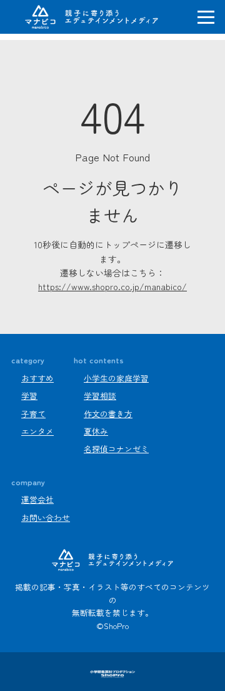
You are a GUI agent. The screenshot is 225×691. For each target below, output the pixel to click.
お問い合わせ (45, 517)
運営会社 (37, 499)
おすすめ (37, 378)
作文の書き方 (108, 414)
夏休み (96, 431)
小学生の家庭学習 (116, 378)
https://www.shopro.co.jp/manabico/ (112, 286)
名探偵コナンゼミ (116, 449)
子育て (33, 414)
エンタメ (37, 431)
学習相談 (100, 395)
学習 (29, 395)
